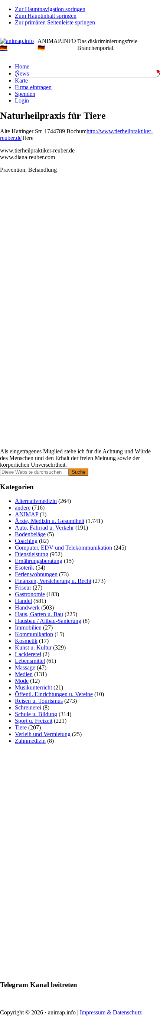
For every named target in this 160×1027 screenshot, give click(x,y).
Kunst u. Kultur (33, 647)
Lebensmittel (30, 661)
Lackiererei (28, 654)
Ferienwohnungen (36, 574)
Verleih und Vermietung (43, 734)
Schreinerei (28, 707)
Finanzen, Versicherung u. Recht (53, 581)
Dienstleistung (31, 554)
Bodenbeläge (30, 534)
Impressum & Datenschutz (111, 1012)
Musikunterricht (33, 687)
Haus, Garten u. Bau (39, 614)
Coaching (26, 541)
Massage (25, 667)
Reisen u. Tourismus (39, 701)
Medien (24, 674)
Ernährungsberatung (38, 561)
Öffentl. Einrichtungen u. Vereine (54, 694)
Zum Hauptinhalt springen (45, 16)
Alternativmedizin (36, 501)
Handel (23, 601)
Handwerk (27, 607)
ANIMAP (26, 514)
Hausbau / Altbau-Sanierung (48, 621)
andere (22, 507)
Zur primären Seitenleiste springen (55, 22)
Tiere (21, 727)
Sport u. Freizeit (33, 721)
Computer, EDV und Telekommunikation (63, 547)
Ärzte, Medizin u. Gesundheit (49, 521)
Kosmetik (26, 641)
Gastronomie (30, 594)
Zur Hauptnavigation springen (50, 9)
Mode (22, 681)
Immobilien (28, 627)
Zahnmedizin (30, 741)
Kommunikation (34, 634)
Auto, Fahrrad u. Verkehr (44, 527)
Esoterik (24, 567)
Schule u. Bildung (36, 714)
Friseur (23, 587)
